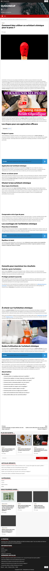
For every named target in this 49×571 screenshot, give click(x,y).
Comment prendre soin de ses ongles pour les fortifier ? (16, 390)
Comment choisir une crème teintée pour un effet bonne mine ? (40, 450)
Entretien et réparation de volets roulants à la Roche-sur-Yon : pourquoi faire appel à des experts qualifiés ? (22, 465)
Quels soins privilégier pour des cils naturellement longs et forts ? (8, 450)
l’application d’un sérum (42, 315)
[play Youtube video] (24, 103)
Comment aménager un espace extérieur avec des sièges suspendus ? (12, 428)
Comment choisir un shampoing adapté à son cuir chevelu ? (16, 382)
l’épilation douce (9, 316)
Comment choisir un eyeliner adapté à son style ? (14, 388)
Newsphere (25, 569)
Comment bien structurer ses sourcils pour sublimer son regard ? (18, 380)
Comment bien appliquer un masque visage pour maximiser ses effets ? (19, 378)
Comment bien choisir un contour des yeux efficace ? (15, 384)
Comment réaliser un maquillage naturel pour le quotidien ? (16, 376)
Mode (2, 486)
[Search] (47, 16)
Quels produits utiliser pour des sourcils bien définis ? (15, 394)
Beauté (3, 22)
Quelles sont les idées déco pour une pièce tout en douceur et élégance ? (36, 428)
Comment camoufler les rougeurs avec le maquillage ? (15, 386)
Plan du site (3, 551)
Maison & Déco (4, 484)
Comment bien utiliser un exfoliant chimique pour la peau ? (13, 473)
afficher (9, 128)
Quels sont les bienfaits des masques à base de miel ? (24, 449)
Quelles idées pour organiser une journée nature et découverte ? (14, 469)
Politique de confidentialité (6, 553)
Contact (2, 548)
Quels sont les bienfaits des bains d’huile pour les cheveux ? (17, 392)
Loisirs (2, 482)
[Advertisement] (24, 70)
